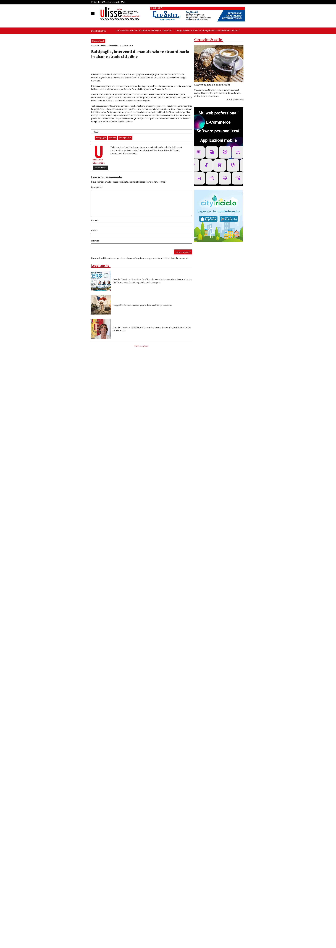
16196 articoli (100, 167)
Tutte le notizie (141, 346)
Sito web (95, 240)
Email (94, 230)
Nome (94, 220)
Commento (97, 187)
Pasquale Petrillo (236, 99)
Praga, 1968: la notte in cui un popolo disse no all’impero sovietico (142, 305)
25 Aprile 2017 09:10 (126, 46)
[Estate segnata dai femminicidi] (218, 63)
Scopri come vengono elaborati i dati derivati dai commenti (161, 258)
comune (112, 137)
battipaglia (101, 137)
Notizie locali (98, 41)
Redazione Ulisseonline (108, 45)
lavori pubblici (125, 137)
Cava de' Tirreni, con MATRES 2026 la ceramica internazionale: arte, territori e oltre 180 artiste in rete (152, 329)
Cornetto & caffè (208, 39)
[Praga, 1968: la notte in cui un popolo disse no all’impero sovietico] (101, 305)
